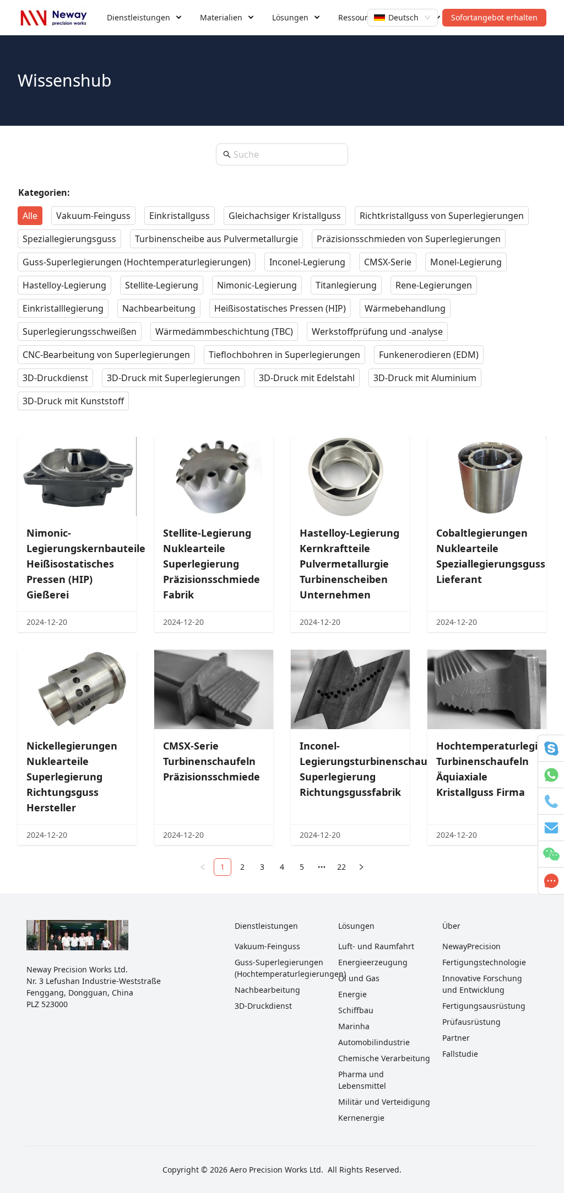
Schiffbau (355, 1010)
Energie (352, 994)
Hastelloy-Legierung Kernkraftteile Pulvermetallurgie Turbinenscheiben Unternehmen (349, 563)
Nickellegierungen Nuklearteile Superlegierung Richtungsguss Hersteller (71, 776)
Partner (456, 1037)
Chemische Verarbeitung (384, 1058)
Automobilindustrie (374, 1042)
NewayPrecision (471, 946)
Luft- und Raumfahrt (376, 946)
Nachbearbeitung (267, 990)
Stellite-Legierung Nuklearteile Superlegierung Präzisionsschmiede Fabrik (211, 563)
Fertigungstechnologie (484, 962)
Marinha (354, 1026)
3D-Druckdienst (263, 1006)
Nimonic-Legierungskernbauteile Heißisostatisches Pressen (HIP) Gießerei (85, 563)
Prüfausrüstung (471, 1022)
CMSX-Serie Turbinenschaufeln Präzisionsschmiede (211, 761)
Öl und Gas (358, 978)
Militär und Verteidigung (384, 1101)
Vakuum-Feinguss (267, 946)
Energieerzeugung (373, 962)
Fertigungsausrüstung (483, 1006)
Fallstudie (460, 1053)
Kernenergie (361, 1117)
